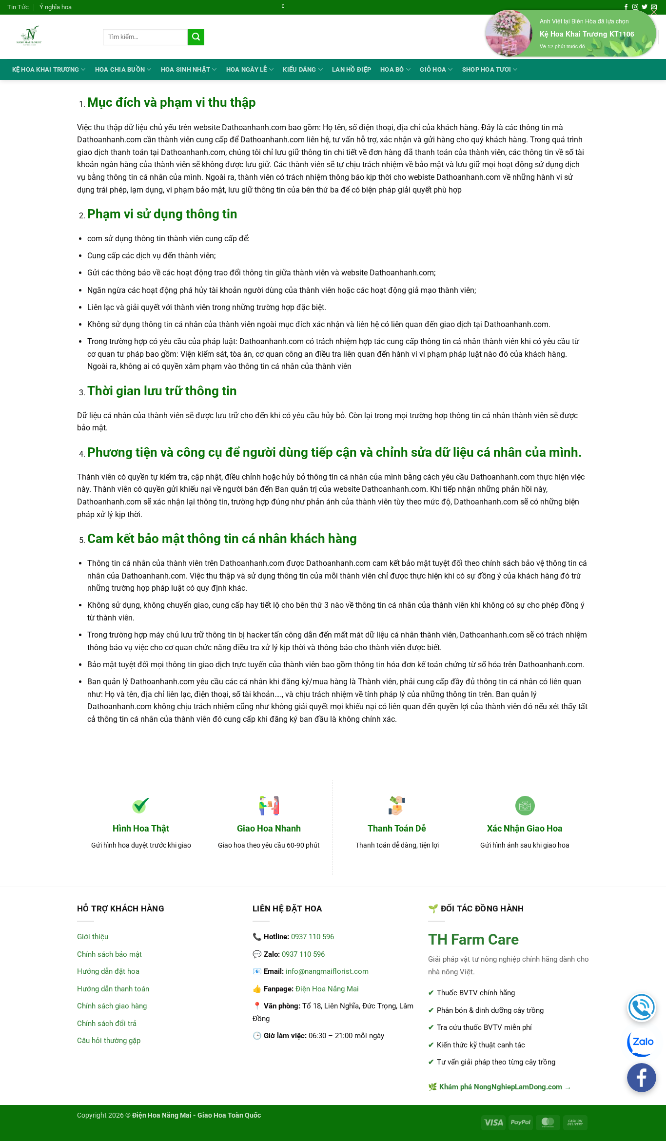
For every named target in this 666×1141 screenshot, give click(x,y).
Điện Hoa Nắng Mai (327, 989)
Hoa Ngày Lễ (246, 69)
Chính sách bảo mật (109, 954)
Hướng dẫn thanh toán (113, 989)
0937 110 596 (312, 936)
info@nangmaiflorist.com (327, 971)
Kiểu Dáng (299, 69)
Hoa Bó (392, 69)
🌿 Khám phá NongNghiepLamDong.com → (499, 1087)
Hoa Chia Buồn (120, 69)
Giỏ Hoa (433, 69)
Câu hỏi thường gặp (108, 1040)
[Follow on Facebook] (626, 7)
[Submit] (196, 37)
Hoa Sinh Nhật (185, 69)
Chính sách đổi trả (107, 1023)
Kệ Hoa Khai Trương (45, 69)
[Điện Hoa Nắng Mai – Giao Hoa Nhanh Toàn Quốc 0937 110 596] (47, 37)
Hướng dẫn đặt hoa (108, 971)
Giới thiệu (92, 936)
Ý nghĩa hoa (55, 7)
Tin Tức (18, 7)
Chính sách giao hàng (112, 1006)
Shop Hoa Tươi (486, 69)
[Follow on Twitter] (644, 7)
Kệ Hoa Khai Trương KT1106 (587, 34)
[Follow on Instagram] (635, 7)
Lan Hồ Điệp (351, 69)
